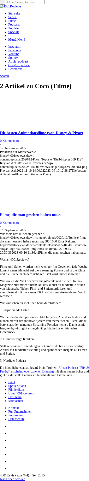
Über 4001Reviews (21, 393)
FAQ (11, 382)
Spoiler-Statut (17, 386)
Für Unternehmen (19, 411)
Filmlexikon (16, 389)
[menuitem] (48, 13)
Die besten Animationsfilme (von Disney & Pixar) (41, 133)
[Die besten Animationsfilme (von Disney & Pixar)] (27, 125)
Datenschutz (16, 419)
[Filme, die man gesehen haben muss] (27, 206)
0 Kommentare (9, 140)
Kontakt (13, 408)
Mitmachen (15, 401)
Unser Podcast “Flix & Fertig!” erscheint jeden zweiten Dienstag (44, 369)
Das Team (15, 397)
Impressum (15, 415)
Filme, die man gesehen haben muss (30, 214)
